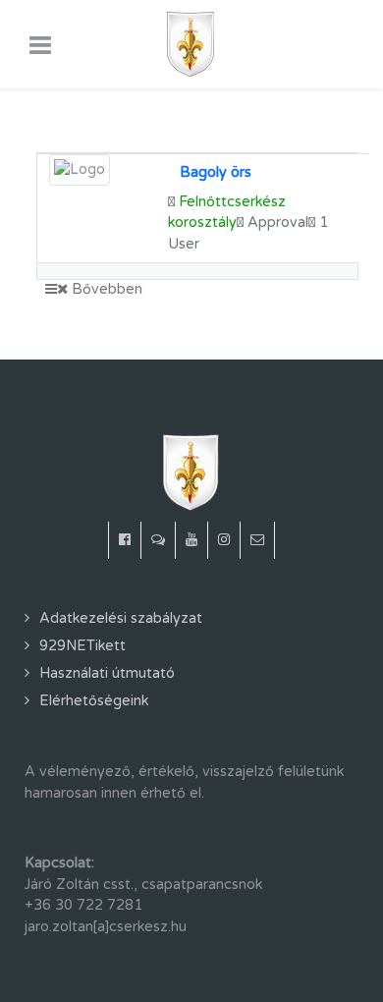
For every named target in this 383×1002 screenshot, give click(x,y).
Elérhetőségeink (93, 701)
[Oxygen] (191, 44)
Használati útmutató (107, 673)
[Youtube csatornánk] (192, 540)
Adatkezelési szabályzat (120, 618)
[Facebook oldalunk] (124, 540)
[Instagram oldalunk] (224, 540)
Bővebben (105, 289)
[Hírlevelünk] (258, 540)
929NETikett (82, 646)
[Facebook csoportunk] (158, 540)
